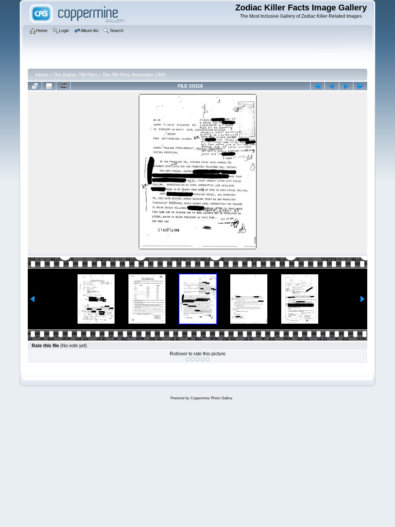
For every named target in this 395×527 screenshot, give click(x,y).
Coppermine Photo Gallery (212, 398)
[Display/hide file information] (49, 86)
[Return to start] (317, 86)
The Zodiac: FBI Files (75, 75)
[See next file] (346, 86)
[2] (192, 359)
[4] (202, 359)
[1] (187, 359)
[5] (207, 359)
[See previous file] (332, 86)
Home (41, 75)
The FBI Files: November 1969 (134, 75)
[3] (197, 359)
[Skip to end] (360, 86)
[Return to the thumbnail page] (35, 86)
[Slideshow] (63, 86)
